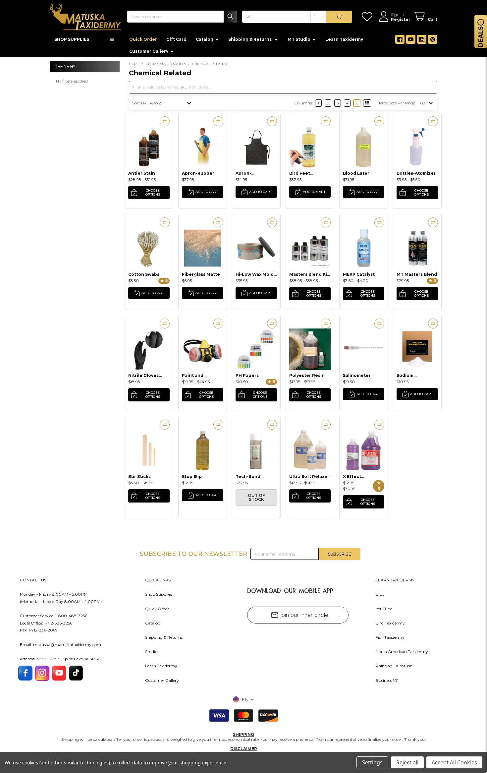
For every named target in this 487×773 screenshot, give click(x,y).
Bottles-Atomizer (416, 175)
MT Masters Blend (417, 276)
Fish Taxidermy (390, 639)
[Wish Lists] (368, 17)
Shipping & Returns (164, 639)
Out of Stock (256, 499)
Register (400, 19)
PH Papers (247, 377)
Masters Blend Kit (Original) (309, 276)
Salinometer (357, 377)
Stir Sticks (139, 478)
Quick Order (143, 41)
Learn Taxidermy (344, 41)
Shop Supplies (158, 596)
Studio (151, 653)
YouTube (384, 610)
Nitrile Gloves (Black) (143, 377)
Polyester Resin (307, 377)
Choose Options (152, 194)
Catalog (204, 41)
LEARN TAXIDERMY (395, 581)
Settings (372, 762)
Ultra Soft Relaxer (309, 478)
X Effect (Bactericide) (357, 478)
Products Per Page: (397, 104)
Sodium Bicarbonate (411, 377)
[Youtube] (410, 41)
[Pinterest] (432, 41)
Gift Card (176, 41)
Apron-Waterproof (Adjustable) (249, 175)
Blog (380, 596)
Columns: (303, 104)
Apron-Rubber (198, 175)
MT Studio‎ (299, 41)
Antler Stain (141, 175)
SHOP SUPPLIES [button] (71, 41)
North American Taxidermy (402, 653)
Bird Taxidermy (390, 625)
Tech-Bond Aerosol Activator (255, 478)
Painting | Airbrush (394, 667)
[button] (243, 701)
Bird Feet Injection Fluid (305, 175)
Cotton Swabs (143, 276)
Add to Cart (206, 194)
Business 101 (387, 682)
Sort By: (139, 104)
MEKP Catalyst (359, 276)
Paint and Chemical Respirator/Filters (202, 377)
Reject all (407, 762)
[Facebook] (400, 41)
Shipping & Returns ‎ (250, 41)
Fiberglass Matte (201, 276)
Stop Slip (192, 478)
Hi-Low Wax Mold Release (255, 276)
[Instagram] (421, 41)
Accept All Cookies (454, 762)
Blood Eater (356, 175)
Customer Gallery (148, 53)
